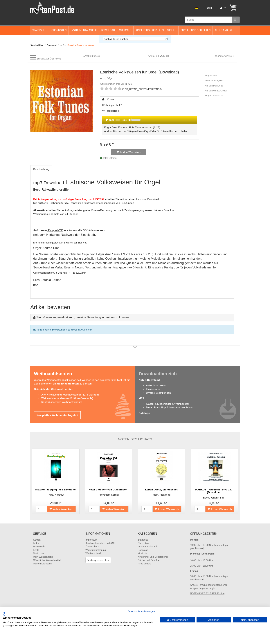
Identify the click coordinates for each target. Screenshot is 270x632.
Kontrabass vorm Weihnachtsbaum (61, 401)
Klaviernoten (153, 389)
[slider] (163, 119)
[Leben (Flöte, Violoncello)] (161, 467)
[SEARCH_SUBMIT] (236, 20)
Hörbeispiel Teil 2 (112, 105)
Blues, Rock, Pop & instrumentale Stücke (169, 407)
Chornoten (58, 30)
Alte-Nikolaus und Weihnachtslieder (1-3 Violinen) (70, 394)
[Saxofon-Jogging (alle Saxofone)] (55, 467)
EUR (209, 7)
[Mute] (130, 120)
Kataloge (144, 412)
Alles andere (224, 30)
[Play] (107, 120)
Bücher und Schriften (195, 30)
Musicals (125, 30)
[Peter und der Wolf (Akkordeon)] (108, 467)
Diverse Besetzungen (158, 392)
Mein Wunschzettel (43, 556)
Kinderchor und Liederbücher (156, 30)
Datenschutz (92, 546)
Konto (36, 550)
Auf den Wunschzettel (216, 90)
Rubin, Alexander (161, 494)
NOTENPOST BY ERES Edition (207, 593)
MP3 (141, 398)
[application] (149, 120)
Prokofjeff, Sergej (109, 494)
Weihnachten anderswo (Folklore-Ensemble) (67, 398)
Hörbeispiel (145, 122)
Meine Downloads (42, 563)
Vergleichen (211, 75)
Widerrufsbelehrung (95, 550)
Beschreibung (41, 169)
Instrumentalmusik (84, 30)
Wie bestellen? (93, 553)
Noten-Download (149, 379)
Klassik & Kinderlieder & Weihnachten (168, 403)
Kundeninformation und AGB (100, 543)
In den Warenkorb (130, 152)
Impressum (91, 539)
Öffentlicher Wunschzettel (47, 560)
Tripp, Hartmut (55, 494)
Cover (110, 99)
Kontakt (37, 539)
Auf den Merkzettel (214, 85)
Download (108, 30)
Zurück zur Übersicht (49, 58)
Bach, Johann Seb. (214, 497)
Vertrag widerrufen (98, 560)
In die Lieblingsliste (214, 80)
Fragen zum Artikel (214, 95)
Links (36, 543)
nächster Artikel (224, 55)
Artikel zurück (92, 55)
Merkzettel (38, 553)
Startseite (39, 30)
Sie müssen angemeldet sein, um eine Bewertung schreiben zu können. (83, 317)
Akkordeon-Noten (156, 385)
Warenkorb (38, 546)
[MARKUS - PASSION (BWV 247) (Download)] (214, 467)
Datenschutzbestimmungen (141, 611)
